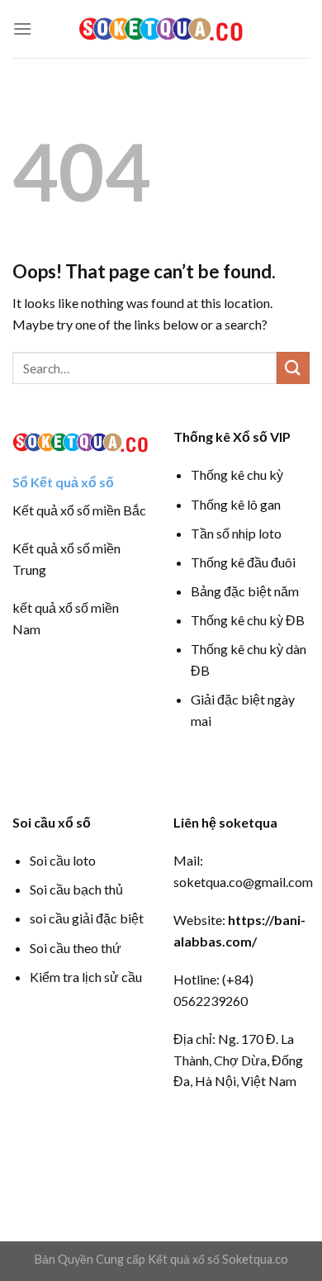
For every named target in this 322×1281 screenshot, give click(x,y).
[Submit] (293, 368)
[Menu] (22, 28)
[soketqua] (161, 28)
